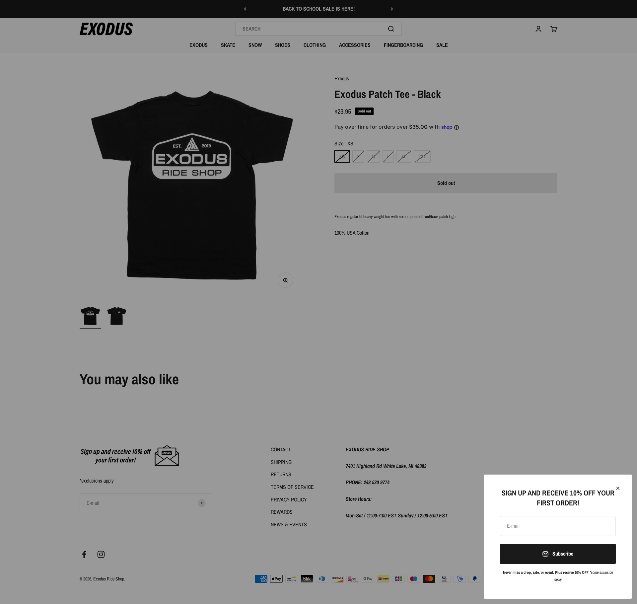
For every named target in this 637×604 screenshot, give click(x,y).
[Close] (618, 488)
